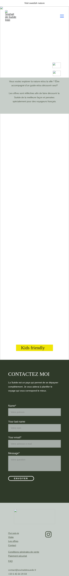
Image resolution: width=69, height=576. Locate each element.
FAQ (10, 561)
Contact (12, 545)
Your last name (16, 421)
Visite (11, 537)
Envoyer (21, 478)
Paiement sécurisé (17, 556)
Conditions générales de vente (23, 552)
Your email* (14, 437)
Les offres (13, 541)
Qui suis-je (13, 533)
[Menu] (62, 16)
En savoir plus (34, 185)
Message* (14, 453)
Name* (12, 405)
